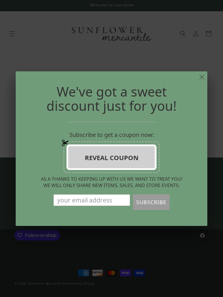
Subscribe (151, 202)
